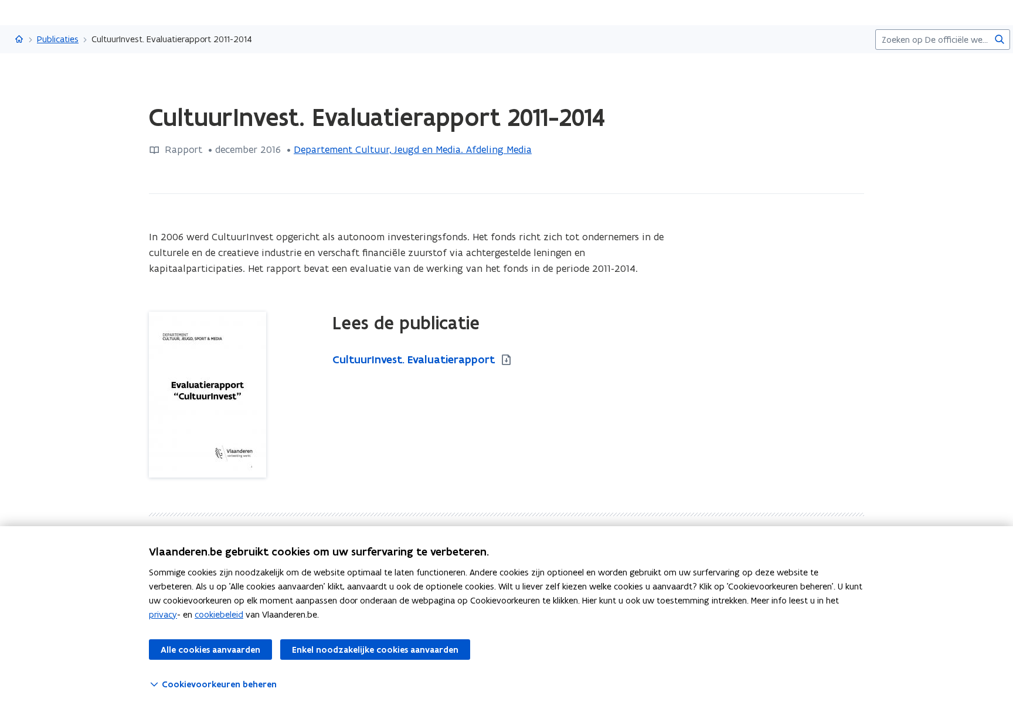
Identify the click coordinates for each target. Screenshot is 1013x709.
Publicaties (58, 39)
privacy (163, 614)
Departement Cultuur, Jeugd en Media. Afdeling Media (413, 149)
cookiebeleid (219, 614)
